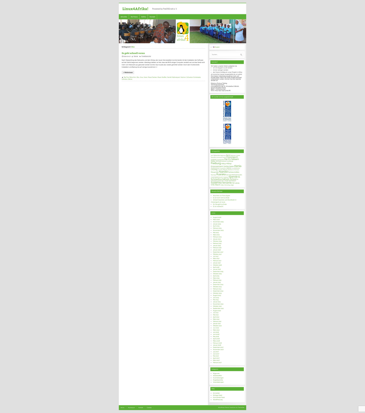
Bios (138, 77)
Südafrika (216, 182)
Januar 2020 (217, 239)
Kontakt (152, 17)
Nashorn (183, 77)
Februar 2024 (217, 228)
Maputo (225, 169)
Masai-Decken (152, 77)
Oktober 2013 (217, 293)
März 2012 (216, 319)
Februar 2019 (217, 243)
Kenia (237, 166)
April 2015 (216, 276)
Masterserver (231, 169)
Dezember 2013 (218, 291)
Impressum (131, 407)
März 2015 (216, 278)
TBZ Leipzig (235, 183)
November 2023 (218, 230)
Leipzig (228, 168)
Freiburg (216, 163)
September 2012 (218, 308)
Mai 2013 (216, 300)
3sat (212, 155)
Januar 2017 (217, 263)
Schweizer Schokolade (193, 77)
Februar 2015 (217, 280)
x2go (232, 185)
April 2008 (216, 339)
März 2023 (216, 235)
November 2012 (218, 304)
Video (222, 185)
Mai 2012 (216, 315)
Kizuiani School (215, 168)
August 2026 (217, 217)
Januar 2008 (217, 345)
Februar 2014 (217, 289)
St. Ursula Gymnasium (229, 180)
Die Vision (134, 17)
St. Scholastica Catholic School (225, 178)
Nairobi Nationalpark (173, 77)
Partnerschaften (233, 172)
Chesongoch (232, 157)
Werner (136, 56)
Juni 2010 (216, 328)
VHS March (215, 185)
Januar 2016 (217, 269)
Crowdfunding (220, 159)
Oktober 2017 (217, 254)
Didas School (216, 161)
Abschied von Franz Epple (221, 195)
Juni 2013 (216, 297)
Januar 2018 (217, 250)
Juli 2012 (215, 313)
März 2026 (216, 219)
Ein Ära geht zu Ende (220, 204)
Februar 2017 (217, 261)
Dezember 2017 (218, 252)
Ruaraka (221, 174)
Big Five (126, 77)
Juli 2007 (216, 352)
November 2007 (218, 349)
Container (214, 159)
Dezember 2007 (218, 347)
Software (124, 79)
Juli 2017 (215, 256)
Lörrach (220, 169)
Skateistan (225, 177)
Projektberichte (146, 56)
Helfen (143, 17)
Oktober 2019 (217, 241)
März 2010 (216, 330)
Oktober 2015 (217, 274)
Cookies (149, 407)
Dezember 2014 (218, 284)
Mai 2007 (216, 356)
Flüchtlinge (229, 161)
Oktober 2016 (217, 265)
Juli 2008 (216, 332)
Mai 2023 (216, 232)
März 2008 (216, 341)
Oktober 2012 (217, 306)
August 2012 (217, 310)
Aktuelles (124, 17)
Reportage (213, 174)
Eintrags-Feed (217, 395)
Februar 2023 (217, 237)
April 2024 (216, 226)
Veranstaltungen (218, 382)
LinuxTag (214, 170)
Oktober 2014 (217, 287)
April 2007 (216, 358)
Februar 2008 (217, 343)
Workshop (227, 185)
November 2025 (218, 222)
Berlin (228, 155)
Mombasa (236, 169)
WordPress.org (218, 399)
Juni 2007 (216, 354)
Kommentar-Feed (219, 397)
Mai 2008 (216, 336)
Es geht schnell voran (133, 53)
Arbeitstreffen (217, 376)
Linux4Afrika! (135, 8)
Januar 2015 (217, 282)
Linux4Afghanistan (235, 168)
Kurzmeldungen (218, 378)
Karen (145, 77)
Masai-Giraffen (162, 77)
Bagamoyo (223, 155)
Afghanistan (216, 155)
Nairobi (223, 171)
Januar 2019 (217, 245)
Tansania (227, 182)
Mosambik (215, 172)
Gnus (141, 77)
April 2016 (216, 267)
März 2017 (216, 258)
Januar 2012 (217, 323)
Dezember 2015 (218, 271)
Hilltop (223, 164)
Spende (233, 176)
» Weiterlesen (128, 72)
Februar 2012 (217, 321)
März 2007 (216, 360)
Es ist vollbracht (218, 206)
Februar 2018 (217, 248)
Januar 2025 (217, 224)
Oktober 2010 (217, 326)
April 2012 (216, 317)
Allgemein (216, 373)
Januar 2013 (217, 302)
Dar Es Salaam (231, 159)
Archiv (122, 407)
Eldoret (224, 161)
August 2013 (217, 295)
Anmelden (216, 393)
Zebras (130, 79)
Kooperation (223, 168)
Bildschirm (132, 77)
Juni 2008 (216, 334)
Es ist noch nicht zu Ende (221, 198)
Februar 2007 (217, 362)
